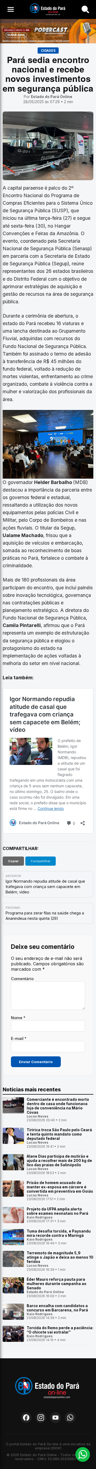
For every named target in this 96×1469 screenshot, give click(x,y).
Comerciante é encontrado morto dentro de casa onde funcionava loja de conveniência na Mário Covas (58, 1106)
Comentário (22, 978)
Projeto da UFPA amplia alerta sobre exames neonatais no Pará (57, 1211)
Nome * (18, 1017)
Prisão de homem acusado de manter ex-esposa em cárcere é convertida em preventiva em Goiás (60, 1187)
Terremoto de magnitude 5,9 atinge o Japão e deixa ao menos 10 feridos (60, 1257)
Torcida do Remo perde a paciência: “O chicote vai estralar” (60, 1330)
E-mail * (18, 1038)
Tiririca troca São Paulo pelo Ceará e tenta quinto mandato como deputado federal (59, 1134)
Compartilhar (40, 861)
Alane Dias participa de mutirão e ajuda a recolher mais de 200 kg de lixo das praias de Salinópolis (59, 1160)
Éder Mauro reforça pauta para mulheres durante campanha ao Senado (56, 1283)
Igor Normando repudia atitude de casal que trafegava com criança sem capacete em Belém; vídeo (45, 886)
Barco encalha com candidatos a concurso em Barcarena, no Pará (57, 1308)
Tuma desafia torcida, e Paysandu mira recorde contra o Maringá (59, 1233)
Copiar (13, 861)
